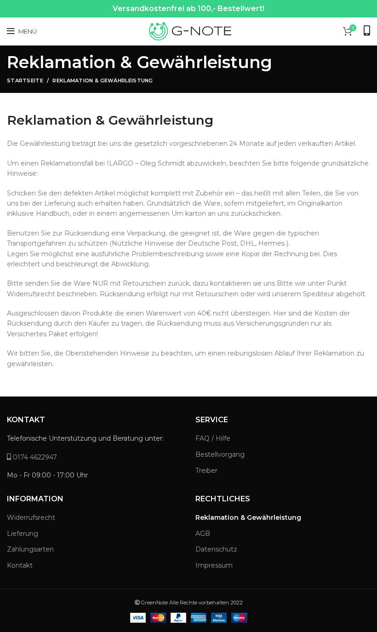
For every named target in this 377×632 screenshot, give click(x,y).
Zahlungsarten (30, 549)
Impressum (214, 565)
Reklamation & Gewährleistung (248, 517)
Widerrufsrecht (31, 517)
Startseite (25, 80)
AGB (202, 533)
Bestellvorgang (220, 454)
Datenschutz (216, 549)
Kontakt (20, 565)
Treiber (206, 470)
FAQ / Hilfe (212, 438)
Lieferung (22, 533)
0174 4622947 (34, 457)
